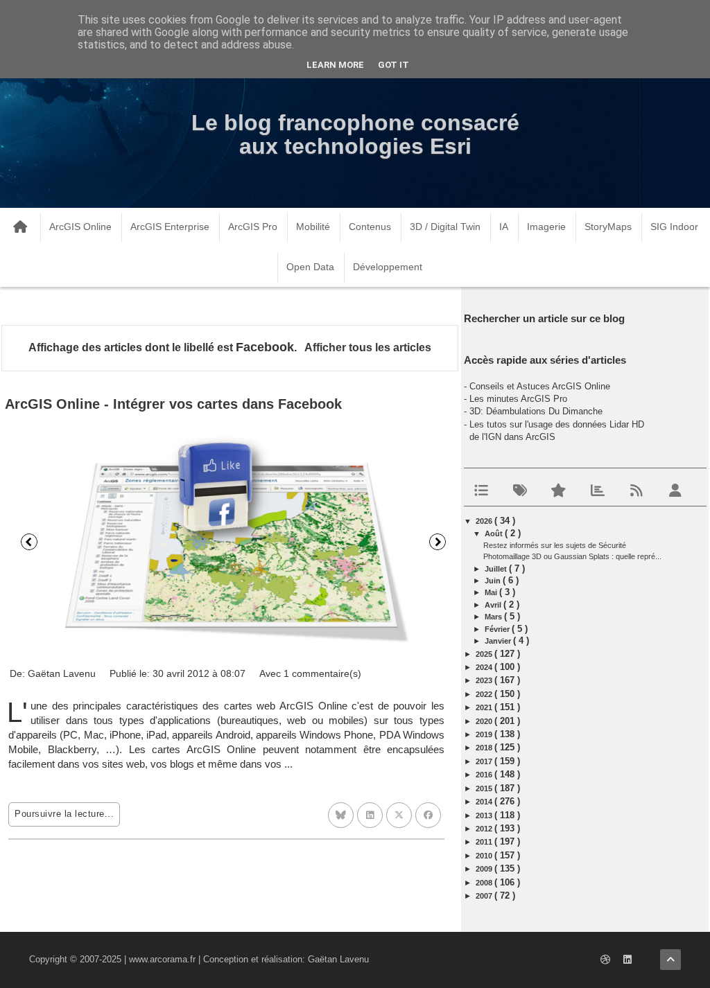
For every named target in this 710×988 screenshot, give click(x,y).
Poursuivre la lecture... (64, 814)
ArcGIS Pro (252, 226)
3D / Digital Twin (445, 226)
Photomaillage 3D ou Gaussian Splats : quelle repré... (572, 556)
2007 (485, 896)
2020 (485, 721)
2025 (485, 654)
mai (492, 592)
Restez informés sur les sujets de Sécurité (554, 545)
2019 (485, 734)
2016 (485, 774)
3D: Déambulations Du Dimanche (536, 411)
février (498, 629)
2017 (485, 761)
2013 (485, 815)
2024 (485, 667)
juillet (497, 569)
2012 (485, 828)
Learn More (335, 65)
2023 (485, 680)
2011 (485, 842)
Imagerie (546, 226)
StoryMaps (608, 226)
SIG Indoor (674, 226)
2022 (485, 694)
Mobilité (313, 226)
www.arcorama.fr (162, 959)
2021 (485, 707)
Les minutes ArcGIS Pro (518, 399)
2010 (485, 856)
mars (494, 616)
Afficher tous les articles (367, 347)
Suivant (437, 541)
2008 (485, 883)
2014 (485, 801)
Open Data (310, 266)
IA (503, 226)
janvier (499, 641)
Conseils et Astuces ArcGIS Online (539, 386)
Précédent (29, 541)
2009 (485, 869)
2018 (485, 747)
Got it (393, 65)
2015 (485, 788)
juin (494, 580)
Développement (387, 266)
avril (494, 605)
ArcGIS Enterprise (169, 226)
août (495, 533)
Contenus (370, 226)
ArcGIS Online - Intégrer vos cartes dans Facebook (173, 404)
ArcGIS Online (80, 226)
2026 (485, 521)
